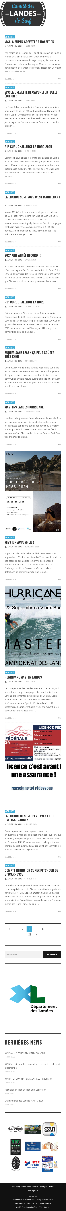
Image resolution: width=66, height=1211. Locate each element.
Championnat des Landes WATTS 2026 (24, 1100)
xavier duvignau (15, 46)
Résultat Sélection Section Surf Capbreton (25, 1089)
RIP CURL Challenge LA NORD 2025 (28, 146)
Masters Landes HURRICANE (24, 407)
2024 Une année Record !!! (23, 255)
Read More (9, 79)
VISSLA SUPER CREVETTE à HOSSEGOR (29, 42)
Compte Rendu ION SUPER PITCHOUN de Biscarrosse (31, 872)
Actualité (9, 37)
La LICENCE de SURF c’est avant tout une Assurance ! (30, 818)
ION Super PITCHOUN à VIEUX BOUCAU (25, 1053)
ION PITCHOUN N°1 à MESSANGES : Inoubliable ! (29, 1078)
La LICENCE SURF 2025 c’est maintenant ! (32, 199)
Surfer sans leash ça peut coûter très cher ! (29, 354)
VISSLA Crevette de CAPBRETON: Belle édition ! (31, 94)
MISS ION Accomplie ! (19, 542)
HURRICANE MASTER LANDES (23, 677)
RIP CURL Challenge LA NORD (25, 302)
